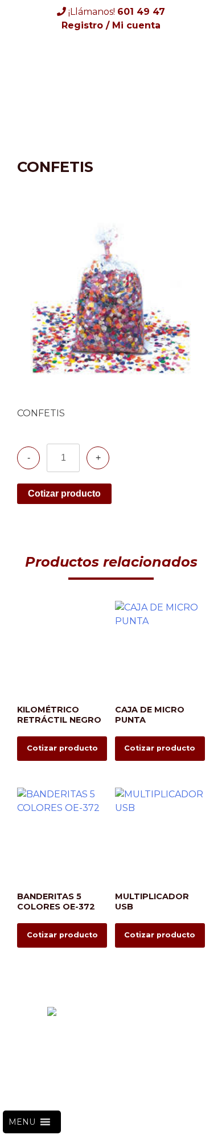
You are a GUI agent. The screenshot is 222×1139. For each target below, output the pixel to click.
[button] (22, 1122)
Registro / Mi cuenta (111, 25)
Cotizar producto (64, 493)
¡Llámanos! (115, 11)
